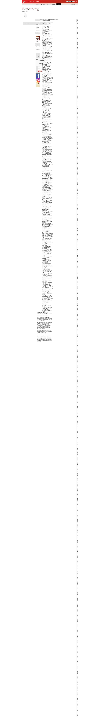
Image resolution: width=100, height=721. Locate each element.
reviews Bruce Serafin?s (47, 310)
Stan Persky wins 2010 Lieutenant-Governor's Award (47, 141)
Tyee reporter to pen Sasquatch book (46, 230)
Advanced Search (25, 11)
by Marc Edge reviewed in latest (46, 247)
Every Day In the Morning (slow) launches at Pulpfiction (47, 63)
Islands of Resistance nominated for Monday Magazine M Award (47, 31)
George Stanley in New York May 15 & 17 (47, 253)
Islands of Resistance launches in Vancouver (46, 122)
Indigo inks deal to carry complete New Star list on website (47, 277)
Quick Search (24, 9)
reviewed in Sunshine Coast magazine (47, 274)
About (48, 4)
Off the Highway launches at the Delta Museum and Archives (46, 114)
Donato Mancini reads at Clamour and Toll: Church (47, 157)
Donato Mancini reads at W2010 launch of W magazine (47, 159)
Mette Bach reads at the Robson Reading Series (47, 78)
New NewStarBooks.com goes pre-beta (47, 305)
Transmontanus (39, 30)
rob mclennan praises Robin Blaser (46, 109)
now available (47, 243)
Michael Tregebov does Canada (47, 227)
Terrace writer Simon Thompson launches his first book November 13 (46, 209)
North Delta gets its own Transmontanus (47, 201)
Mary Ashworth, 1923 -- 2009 (46, 281)
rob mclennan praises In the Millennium (47, 182)
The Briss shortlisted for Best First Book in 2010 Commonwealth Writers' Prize (47, 170)
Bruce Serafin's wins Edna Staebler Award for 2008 (47, 264)
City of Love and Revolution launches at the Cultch (47, 53)
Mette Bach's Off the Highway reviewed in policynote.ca (47, 124)
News (59, 4)
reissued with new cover (46, 262)
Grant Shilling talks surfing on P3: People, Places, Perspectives (47, 175)
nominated (44, 319)
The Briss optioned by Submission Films (47, 173)
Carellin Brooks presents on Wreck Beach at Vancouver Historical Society (47, 60)
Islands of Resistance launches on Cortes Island (46, 111)
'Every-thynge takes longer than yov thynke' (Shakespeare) (47, 23)
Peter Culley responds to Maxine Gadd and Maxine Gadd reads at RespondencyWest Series (47, 57)
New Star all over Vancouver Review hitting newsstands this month (47, 250)
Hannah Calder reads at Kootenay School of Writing (47, 154)
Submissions (38, 49)
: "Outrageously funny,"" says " (47, 232)
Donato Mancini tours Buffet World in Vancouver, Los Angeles (47, 184)
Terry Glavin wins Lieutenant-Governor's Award (47, 255)
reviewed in (46, 285)
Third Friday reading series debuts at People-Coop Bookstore (47, 34)
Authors (43, 4)
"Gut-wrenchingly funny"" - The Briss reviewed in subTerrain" (47, 83)
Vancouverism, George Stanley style (46, 269)
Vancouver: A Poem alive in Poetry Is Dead (47, 187)
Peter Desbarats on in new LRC (47, 283)
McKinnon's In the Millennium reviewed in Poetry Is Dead (47, 90)
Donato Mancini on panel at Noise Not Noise (47, 150)
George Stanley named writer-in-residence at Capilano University (47, 189)
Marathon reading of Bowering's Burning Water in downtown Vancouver (47, 105)
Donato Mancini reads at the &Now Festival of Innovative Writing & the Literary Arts (47, 218)
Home (25, 13)
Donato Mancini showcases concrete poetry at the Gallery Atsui (47, 224)
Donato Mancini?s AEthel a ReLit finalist (47, 308)
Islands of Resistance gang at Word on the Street (47, 80)
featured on (47, 271)
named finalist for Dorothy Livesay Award (47, 267)
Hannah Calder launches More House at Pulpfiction (47, 221)
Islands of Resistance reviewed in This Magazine (46, 69)
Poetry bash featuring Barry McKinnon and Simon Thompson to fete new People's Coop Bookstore (47, 87)
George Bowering (47, 317)
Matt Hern (46, 324)
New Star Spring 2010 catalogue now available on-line (46, 195)
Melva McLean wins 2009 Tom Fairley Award (47, 235)
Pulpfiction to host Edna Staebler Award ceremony (47, 257)
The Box (42, 317)
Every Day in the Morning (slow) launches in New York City (47, 72)
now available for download (46, 260)
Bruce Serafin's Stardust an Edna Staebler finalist (47, 293)
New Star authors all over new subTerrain (47, 152)
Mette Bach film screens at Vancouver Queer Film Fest (46, 101)
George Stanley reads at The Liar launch (47, 137)
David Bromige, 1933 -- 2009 (46, 245)
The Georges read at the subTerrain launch (47, 139)
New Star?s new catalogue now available (47, 296)
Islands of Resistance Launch (45, 133)
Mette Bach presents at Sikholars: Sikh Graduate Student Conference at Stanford (47, 166)
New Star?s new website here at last (46, 291)
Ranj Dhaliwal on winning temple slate (47, 301)
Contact (53, 4)
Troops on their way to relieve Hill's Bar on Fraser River (47, 289)
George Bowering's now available (47, 47)
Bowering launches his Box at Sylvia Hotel (47, 206)
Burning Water (40, 340)
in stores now (47, 48)
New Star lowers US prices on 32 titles (47, 287)
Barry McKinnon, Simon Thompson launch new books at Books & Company (47, 192)
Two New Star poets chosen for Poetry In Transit (47, 96)
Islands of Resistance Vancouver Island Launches (46, 130)
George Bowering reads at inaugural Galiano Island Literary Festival (47, 178)
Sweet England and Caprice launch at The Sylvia (47, 37)
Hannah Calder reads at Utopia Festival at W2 (47, 27)
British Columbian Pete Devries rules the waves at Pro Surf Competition (47, 204)
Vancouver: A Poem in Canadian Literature (47, 181)
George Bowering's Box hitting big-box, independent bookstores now (47, 215)
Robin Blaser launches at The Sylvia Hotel (46, 98)
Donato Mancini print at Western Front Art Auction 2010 (47, 162)
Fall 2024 (37, 34)
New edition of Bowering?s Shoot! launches (46, 303)
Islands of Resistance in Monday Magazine (46, 127)
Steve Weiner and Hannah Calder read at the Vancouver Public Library (47, 42)
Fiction (37, 24)
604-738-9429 (74, 4)
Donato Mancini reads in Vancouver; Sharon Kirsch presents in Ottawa (47, 144)
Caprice (44, 340)
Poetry (37, 28)
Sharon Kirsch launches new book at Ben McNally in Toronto (47, 298)
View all (37, 41)
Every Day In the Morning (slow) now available (46, 66)
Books (37, 4)
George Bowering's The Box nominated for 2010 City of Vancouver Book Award (47, 75)
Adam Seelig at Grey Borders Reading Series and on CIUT (47, 39)
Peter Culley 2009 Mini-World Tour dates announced (47, 239)
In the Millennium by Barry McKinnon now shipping (47, 198)
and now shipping (46, 241)
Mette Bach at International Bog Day (46, 108)
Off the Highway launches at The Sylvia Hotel (46, 117)
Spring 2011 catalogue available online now (47, 50)
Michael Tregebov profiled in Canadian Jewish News (47, 147)
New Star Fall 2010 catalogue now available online (47, 135)
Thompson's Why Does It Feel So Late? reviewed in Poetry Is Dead (47, 93)
